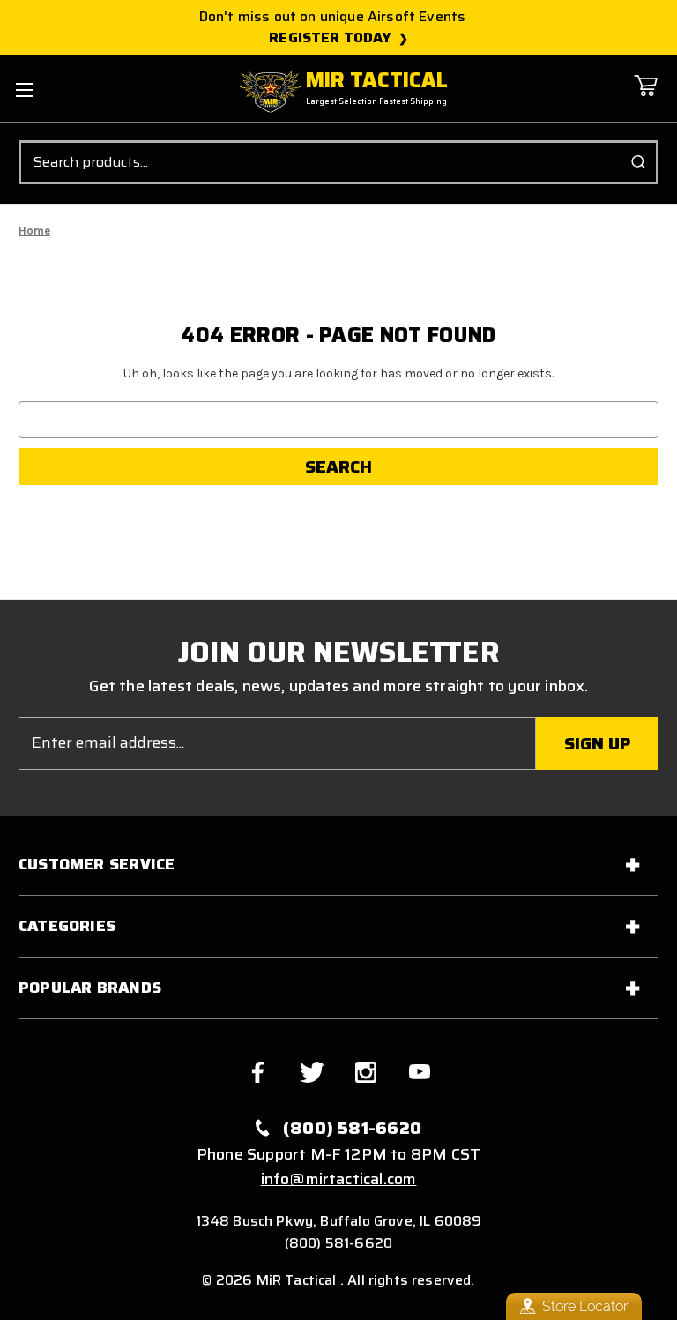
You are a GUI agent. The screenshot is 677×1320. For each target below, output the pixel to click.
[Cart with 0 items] (645, 98)
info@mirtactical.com (339, 1179)
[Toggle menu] (24, 89)
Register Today (330, 37)
